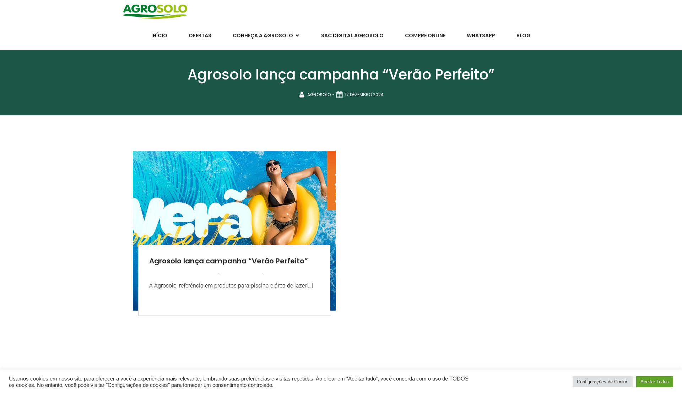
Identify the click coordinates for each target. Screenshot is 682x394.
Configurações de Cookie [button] (602, 381)
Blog (523, 35)
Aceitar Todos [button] (654, 381)
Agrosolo (319, 95)
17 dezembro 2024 (364, 95)
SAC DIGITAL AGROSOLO (352, 35)
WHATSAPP (481, 35)
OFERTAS (200, 35)
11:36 (270, 273)
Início (159, 35)
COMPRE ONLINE (425, 35)
